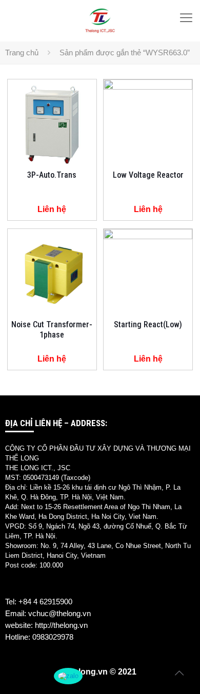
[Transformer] (100, 20)
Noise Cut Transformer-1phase (51, 330)
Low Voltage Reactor (148, 175)
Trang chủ (21, 52)
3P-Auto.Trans (51, 175)
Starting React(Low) (148, 324)
